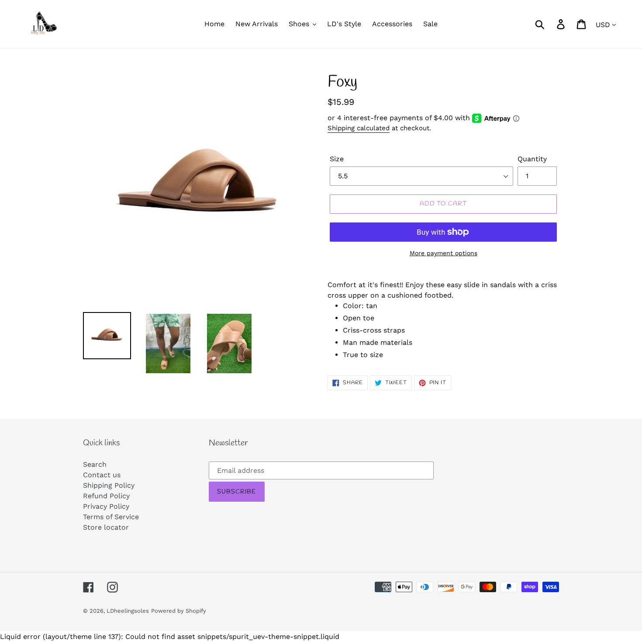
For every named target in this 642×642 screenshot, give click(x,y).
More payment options (443, 253)
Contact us (102, 475)
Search (95, 464)
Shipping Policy (109, 485)
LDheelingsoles (128, 610)
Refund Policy (106, 496)
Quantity (532, 159)
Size (337, 159)
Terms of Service (111, 517)
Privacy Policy (106, 506)
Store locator (106, 527)
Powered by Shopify (178, 610)
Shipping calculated (359, 128)
